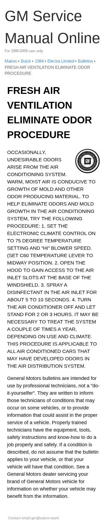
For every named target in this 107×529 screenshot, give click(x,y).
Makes (11, 61)
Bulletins (85, 61)
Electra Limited (60, 61)
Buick (26, 61)
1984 (39, 61)
